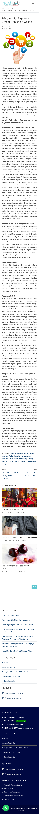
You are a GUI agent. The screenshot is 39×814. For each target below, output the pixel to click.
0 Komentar (7, 28)
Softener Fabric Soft (9, 681)
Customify (20, 810)
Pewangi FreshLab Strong (11, 676)
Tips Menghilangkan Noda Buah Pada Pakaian (17, 625)
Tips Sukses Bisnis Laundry (13, 509)
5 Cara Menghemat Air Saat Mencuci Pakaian (17, 651)
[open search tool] (28, 3)
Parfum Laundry (14, 456)
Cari (34, 587)
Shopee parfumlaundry (11, 792)
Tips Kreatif (25, 26)
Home (4, 8)
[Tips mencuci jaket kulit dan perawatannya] (19, 526)
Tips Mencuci (21, 541)
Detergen (5, 662)
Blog (9, 8)
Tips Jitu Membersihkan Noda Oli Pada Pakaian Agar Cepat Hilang (18, 630)
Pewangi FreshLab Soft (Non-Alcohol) (15, 672)
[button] (6, 808)
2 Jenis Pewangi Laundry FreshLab (22, 453)
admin (5, 26)
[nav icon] (33, 3)
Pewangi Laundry (15, 459)
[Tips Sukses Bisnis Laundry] (19, 497)
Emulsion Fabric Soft (9, 667)
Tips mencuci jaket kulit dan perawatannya (19, 538)
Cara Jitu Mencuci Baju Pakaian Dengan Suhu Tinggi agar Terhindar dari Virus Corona (17, 638)
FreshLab (5, 456)
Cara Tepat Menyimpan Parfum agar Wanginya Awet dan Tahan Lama (18, 645)
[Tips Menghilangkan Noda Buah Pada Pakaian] (19, 554)
